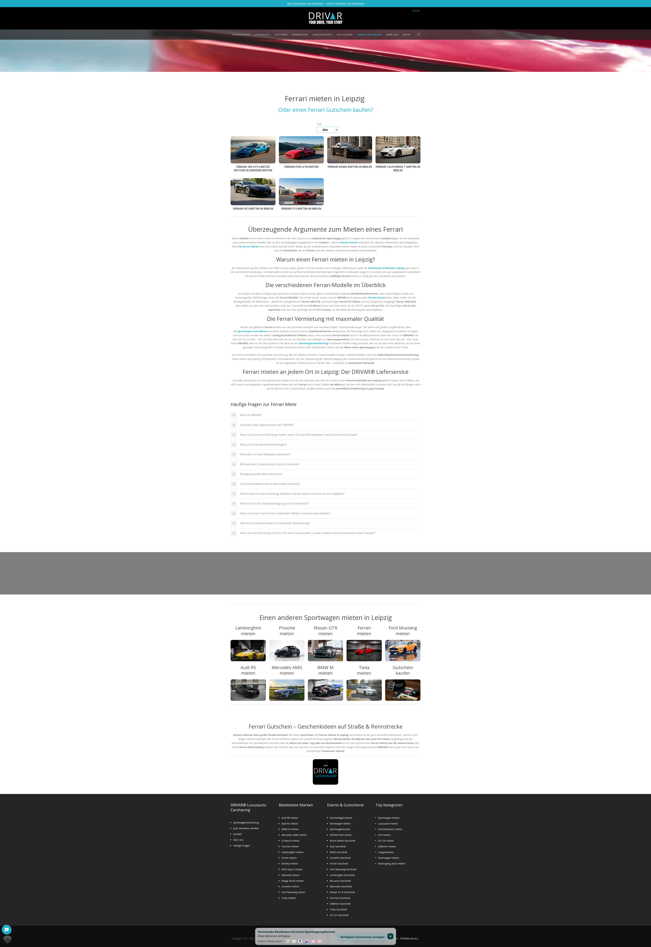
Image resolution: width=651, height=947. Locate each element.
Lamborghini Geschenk (342, 875)
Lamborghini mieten (292, 852)
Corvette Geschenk (340, 857)
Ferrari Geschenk (339, 863)
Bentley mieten (289, 863)
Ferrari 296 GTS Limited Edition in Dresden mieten (253, 168)
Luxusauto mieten (388, 823)
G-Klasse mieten (290, 840)
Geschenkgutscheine (341, 817)
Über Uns (392, 34)
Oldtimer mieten (387, 846)
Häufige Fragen (241, 845)
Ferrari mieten (289, 857)
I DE (418, 10)
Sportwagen (241, 34)
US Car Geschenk (339, 915)
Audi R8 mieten (289, 817)
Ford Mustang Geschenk (343, 869)
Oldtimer (281, 34)
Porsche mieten (290, 846)
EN (414, 10)
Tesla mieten (288, 898)
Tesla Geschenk (338, 909)
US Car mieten (386, 840)
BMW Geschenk (338, 852)
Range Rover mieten (292, 880)
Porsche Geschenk (340, 898)
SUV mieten (384, 835)
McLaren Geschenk (340, 880)
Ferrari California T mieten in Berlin (398, 168)
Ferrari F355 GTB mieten (301, 167)
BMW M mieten (290, 829)
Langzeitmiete (322, 34)
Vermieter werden (369, 34)
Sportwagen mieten (389, 817)
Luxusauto (262, 34)
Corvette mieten (290, 886)
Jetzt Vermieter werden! (246, 828)
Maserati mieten (290, 875)
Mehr (406, 34)
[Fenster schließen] (390, 936)
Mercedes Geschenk (341, 886)
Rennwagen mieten (388, 857)
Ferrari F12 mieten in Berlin (301, 208)
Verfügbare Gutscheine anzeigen (362, 937)
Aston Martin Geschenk (342, 840)
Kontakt (237, 834)
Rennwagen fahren (340, 823)
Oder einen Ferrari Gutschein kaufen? (325, 109)
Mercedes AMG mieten (294, 835)
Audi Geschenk (338, 846)
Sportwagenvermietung (246, 822)
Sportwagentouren (340, 829)
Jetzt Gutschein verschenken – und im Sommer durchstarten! (325, 3)
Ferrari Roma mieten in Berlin (350, 167)
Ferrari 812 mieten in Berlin (253, 208)
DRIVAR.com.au (408, 938)
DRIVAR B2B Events (341, 835)
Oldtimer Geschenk (340, 903)
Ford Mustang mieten (293, 892)
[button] (7, 939)
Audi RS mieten (289, 823)
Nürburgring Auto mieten (391, 863)
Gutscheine (345, 34)
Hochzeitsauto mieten (390, 829)
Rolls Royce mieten (291, 869)
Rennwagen (300, 34)
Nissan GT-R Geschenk (342, 892)
